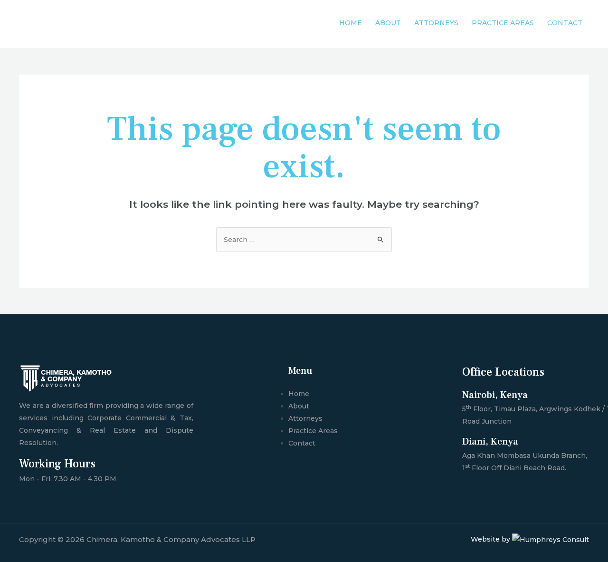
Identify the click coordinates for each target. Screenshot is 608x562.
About (388, 23)
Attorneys (436, 23)
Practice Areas (503, 23)
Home (350, 23)
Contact (564, 23)
